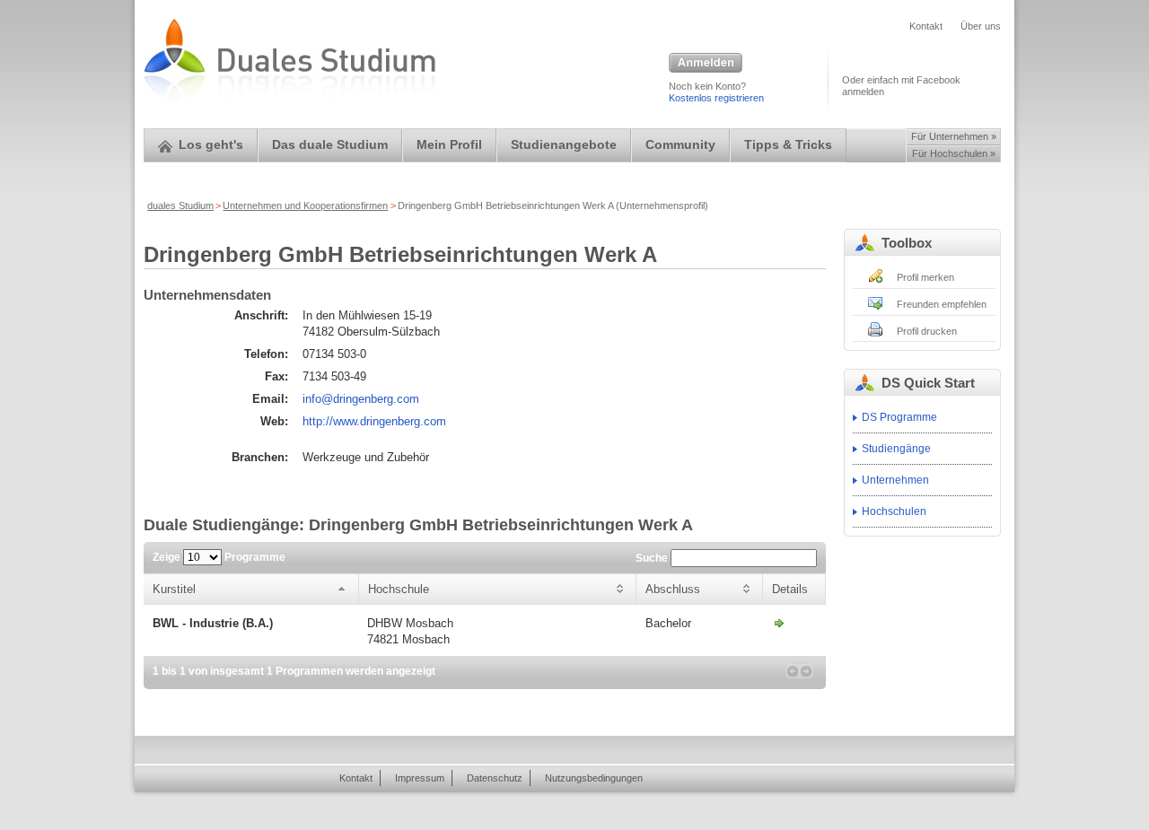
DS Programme (899, 417)
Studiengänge (896, 448)
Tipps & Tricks (788, 145)
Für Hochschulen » (954, 153)
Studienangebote (564, 145)
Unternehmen (895, 480)
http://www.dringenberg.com (374, 421)
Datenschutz (494, 778)
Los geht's (211, 145)
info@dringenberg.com (361, 399)
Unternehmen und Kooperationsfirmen (305, 205)
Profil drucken (927, 331)
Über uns (980, 26)
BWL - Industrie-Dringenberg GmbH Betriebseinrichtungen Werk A (779, 623)
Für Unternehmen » (953, 136)
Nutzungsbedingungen (594, 778)
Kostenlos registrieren (716, 97)
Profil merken (925, 277)
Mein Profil (449, 145)
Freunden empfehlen (942, 304)
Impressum (419, 778)
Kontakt (926, 26)
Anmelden (705, 63)
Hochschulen (894, 511)
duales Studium (180, 205)
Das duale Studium (330, 145)
